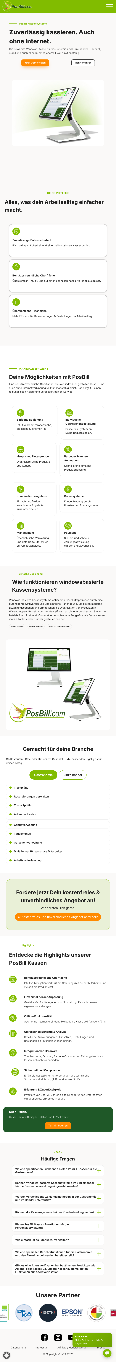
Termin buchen (58, 1125)
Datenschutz (18, 1347)
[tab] (43, 775)
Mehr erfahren (83, 62)
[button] (58, 1170)
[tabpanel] (58, 824)
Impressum (41, 1347)
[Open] (109, 6)
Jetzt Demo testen (35, 62)
